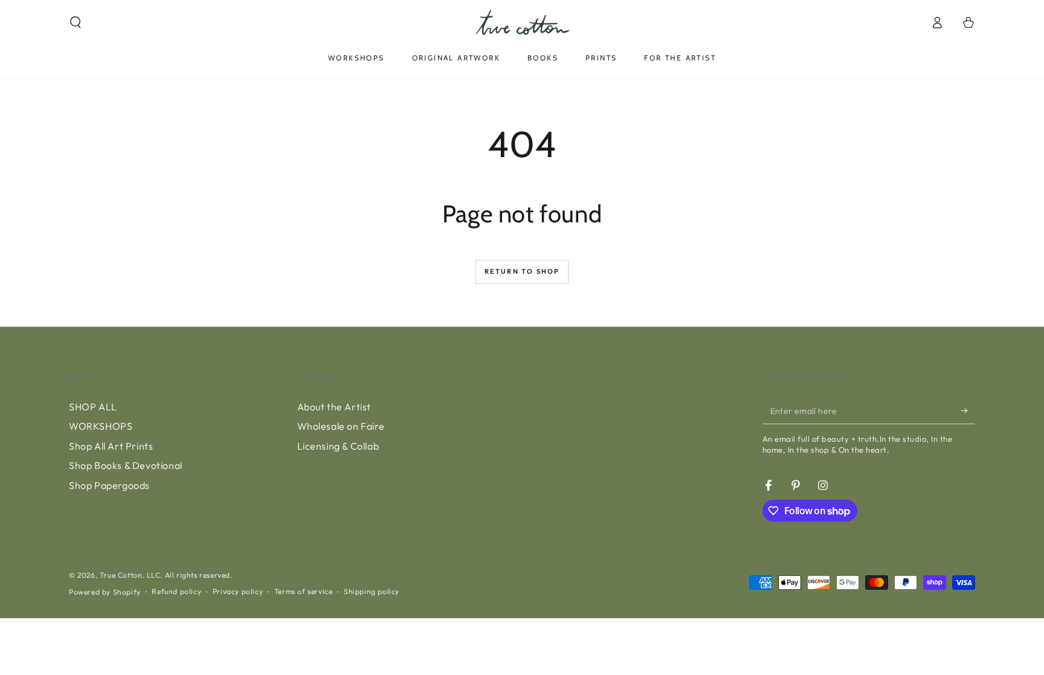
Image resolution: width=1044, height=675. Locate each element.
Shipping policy (371, 591)
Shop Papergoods (109, 485)
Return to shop (522, 271)
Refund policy (176, 591)
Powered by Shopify (105, 591)
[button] (75, 22)
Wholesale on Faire (341, 426)
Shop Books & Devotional (125, 465)
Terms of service (303, 591)
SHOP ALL (93, 407)
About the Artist (334, 407)
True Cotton (121, 575)
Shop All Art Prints (111, 446)
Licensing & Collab (338, 446)
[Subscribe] (968, 410)
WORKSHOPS (100, 426)
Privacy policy (238, 591)
